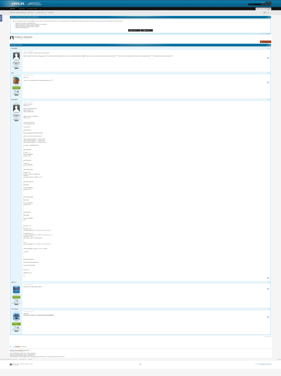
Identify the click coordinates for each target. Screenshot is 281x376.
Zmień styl (14, 363)
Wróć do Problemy (268, 336)
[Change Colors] (270, 4)
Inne (40, 8)
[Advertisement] (36, 341)
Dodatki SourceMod (32, 8)
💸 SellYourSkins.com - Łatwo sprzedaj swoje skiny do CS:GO (51, 356)
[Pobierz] (25, 346)
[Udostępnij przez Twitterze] (10, 346)
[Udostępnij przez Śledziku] (18, 346)
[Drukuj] (23, 346)
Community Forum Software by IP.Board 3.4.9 (263, 363)
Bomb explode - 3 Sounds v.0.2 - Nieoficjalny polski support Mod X (38, 315)
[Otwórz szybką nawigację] (269, 9)
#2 (268, 72)
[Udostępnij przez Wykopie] (14, 346)
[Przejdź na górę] (140, 364)
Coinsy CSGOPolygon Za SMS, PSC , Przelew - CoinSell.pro (23, 353)
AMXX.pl (264, 364)
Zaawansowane (268, 4)
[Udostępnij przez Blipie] (16, 346)
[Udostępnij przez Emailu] (21, 346)
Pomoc (31, 363)
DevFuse (269, 33)
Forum (13, 8)
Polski (18, 363)
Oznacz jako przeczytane (24, 363)
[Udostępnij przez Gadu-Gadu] (19, 346)
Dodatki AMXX (21, 8)
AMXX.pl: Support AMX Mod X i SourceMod (8, 359)
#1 (268, 48)
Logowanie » (263, 2)
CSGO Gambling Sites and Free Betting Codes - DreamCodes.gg (23, 356)
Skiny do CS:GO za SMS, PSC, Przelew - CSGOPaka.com (22, 354)
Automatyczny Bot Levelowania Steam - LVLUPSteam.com (22, 355)
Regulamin (279, 359)
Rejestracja (269, 2)
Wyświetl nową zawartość (262, 8)
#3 (268, 99)
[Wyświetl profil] (16, 55)
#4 (268, 282)
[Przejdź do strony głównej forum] (26, 3)
